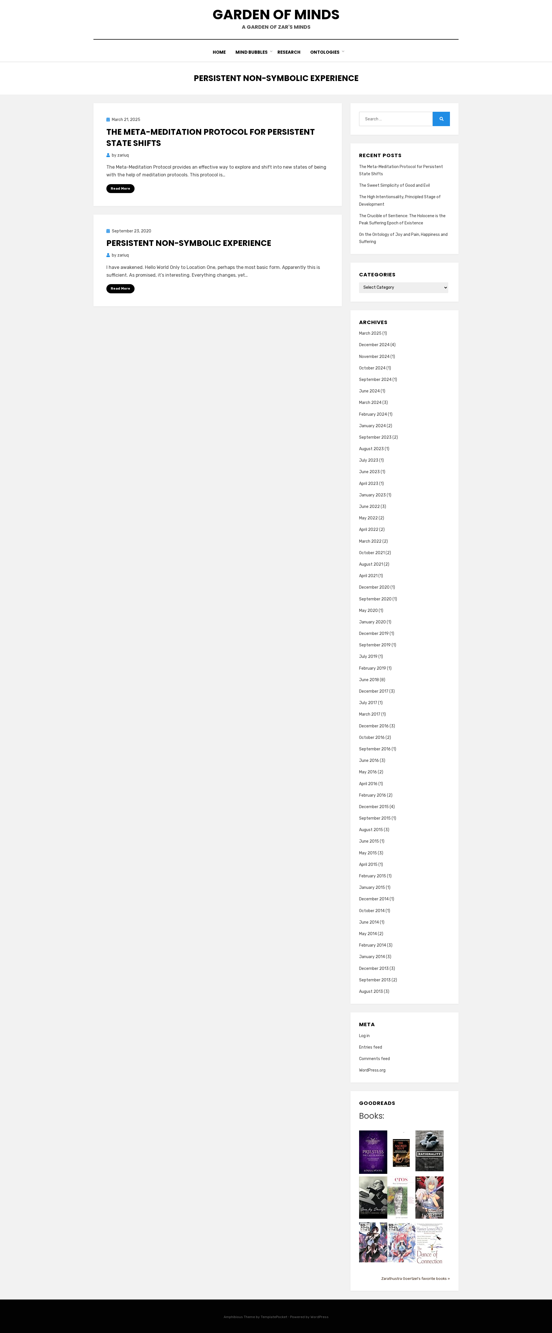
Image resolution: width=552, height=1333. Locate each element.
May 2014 (368, 933)
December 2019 (374, 633)
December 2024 (374, 344)
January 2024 (372, 425)
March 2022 (370, 541)
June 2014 (369, 922)
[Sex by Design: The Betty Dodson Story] (373, 1197)
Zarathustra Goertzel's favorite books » (415, 1278)
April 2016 (368, 783)
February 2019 (372, 668)
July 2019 (368, 656)
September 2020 (375, 599)
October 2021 (372, 552)
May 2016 (368, 772)
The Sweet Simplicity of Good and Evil (394, 185)
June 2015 (369, 841)
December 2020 (374, 587)
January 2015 (372, 887)
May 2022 (368, 518)
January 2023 (372, 495)
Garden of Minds (276, 14)
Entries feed (370, 1047)
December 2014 (374, 899)
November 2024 (374, 356)
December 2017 (373, 691)
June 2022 (369, 506)
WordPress (319, 1317)
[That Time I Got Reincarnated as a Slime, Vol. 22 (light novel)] (429, 1197)
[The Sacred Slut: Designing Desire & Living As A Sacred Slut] (401, 1152)
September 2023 (375, 437)
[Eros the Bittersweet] (401, 1198)
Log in (364, 1035)
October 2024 (372, 368)
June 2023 (369, 471)
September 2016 (375, 749)
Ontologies (325, 52)
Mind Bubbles (251, 52)
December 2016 (374, 726)
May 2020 (368, 610)
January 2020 (372, 622)
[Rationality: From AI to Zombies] (429, 1150)
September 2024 (375, 379)
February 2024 (373, 414)
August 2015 (371, 829)
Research (288, 52)
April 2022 (368, 529)
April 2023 (368, 483)
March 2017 (369, 714)
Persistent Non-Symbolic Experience (188, 243)
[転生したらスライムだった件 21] (373, 1242)
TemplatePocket (274, 1317)
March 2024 (370, 402)
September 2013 (375, 980)
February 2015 (372, 876)
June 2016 (369, 760)
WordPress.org (372, 1070)
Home (219, 52)
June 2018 (369, 679)
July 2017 (368, 702)
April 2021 (368, 575)
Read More (120, 188)
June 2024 (369, 391)
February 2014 (372, 945)
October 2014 (372, 910)
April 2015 (368, 864)
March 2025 (370, 333)
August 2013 (371, 991)
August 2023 (371, 448)
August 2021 (371, 564)
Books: (371, 1116)
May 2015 (368, 853)
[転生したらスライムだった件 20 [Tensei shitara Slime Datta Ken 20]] (401, 1242)
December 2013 (374, 968)
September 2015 (375, 818)
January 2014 (372, 956)
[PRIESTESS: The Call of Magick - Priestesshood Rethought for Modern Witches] (373, 1151)
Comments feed (374, 1058)
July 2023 (368, 460)
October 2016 (372, 737)
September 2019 (375, 645)
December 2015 (374, 806)
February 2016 (372, 795)
